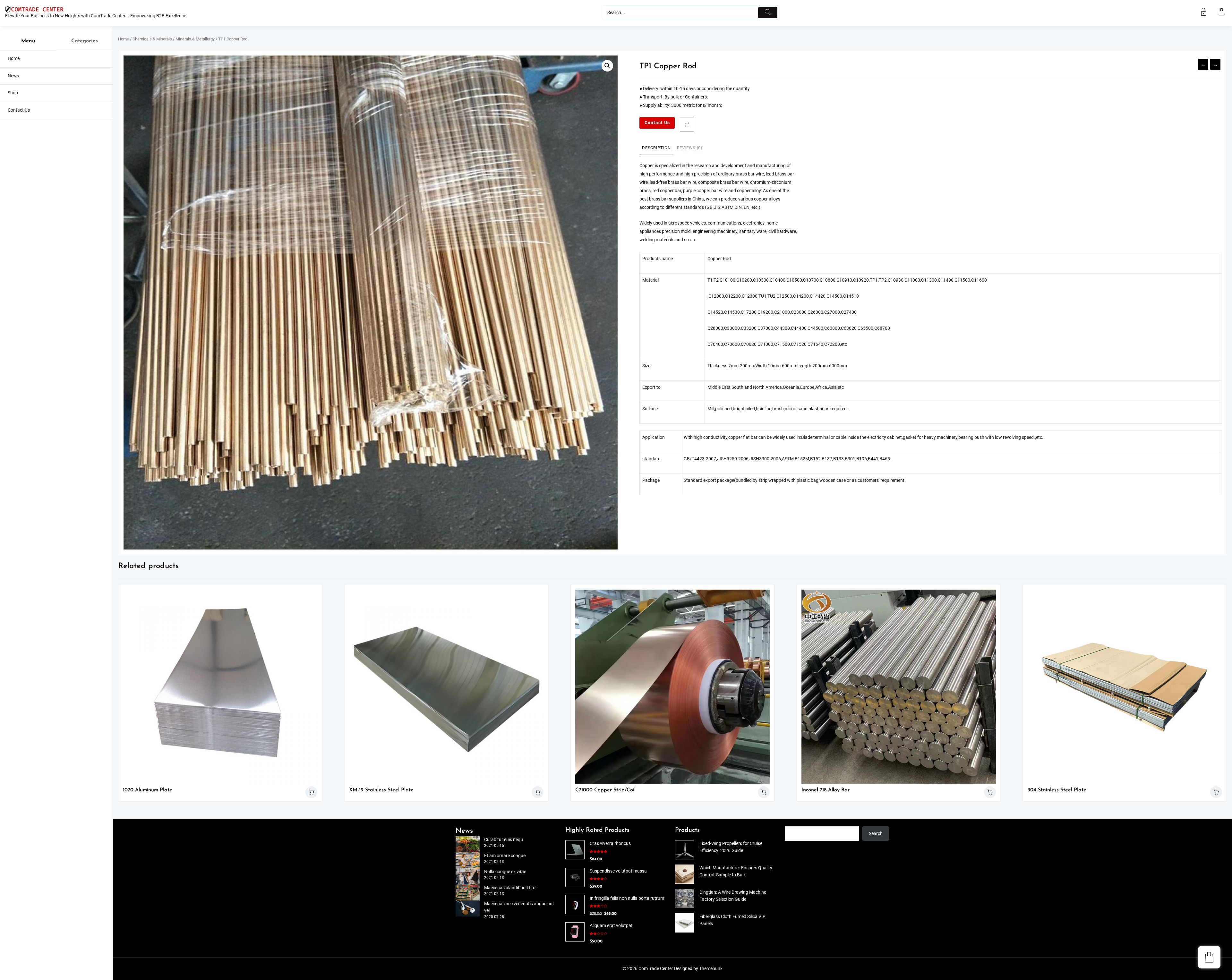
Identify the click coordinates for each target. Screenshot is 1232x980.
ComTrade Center (655, 968)
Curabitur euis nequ (503, 839)
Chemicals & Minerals (152, 39)
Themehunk (711, 968)
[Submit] (768, 12)
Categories (84, 41)
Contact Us (657, 122)
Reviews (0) (690, 147)
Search (876, 833)
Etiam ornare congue (505, 855)
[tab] (656, 148)
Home (123, 39)
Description (656, 147)
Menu (28, 41)
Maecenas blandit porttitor (510, 888)
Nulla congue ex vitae (505, 871)
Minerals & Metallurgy (195, 39)
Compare (687, 124)
